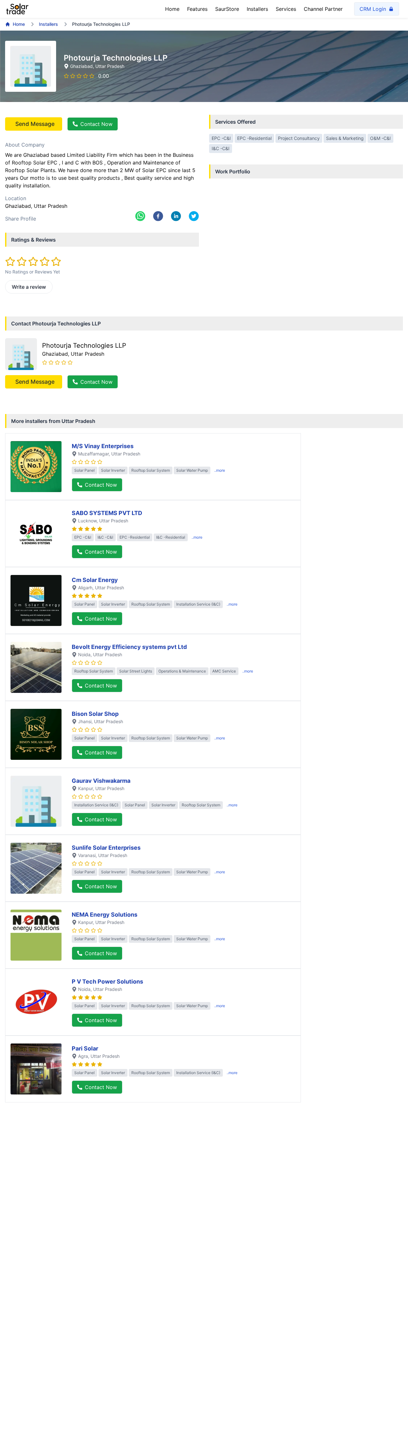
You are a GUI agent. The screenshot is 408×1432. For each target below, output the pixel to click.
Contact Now (96, 124)
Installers (257, 9)
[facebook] (158, 216)
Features (197, 9)
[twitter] (194, 216)
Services (286, 9)
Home (172, 9)
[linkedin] (176, 216)
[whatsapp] (140, 216)
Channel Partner (323, 9)
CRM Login (373, 9)
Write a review (29, 287)
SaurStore (227, 9)
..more (219, 470)
